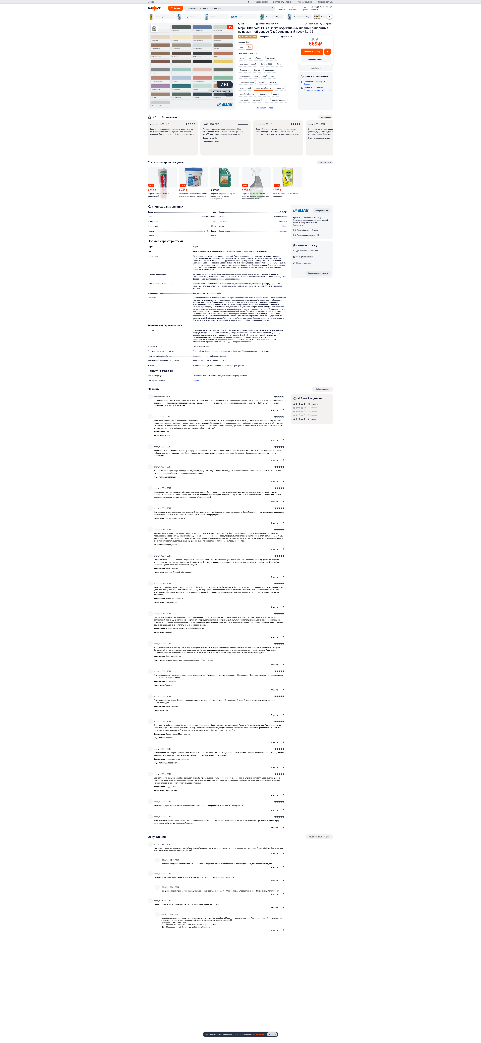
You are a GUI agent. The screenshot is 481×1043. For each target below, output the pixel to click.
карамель (280, 88)
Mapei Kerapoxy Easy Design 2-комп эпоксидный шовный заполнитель (193, 194)
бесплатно (308, 84)
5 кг (241, 47)
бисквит (257, 70)
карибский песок (247, 94)
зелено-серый (245, 88)
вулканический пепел (249, 76)
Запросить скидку (315, 59)
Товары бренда (321, 210)
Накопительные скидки (258, 2)
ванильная (269, 70)
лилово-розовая (279, 100)
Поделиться (313, 24)
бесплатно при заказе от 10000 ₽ (317, 90)
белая (279, 64)
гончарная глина (247, 82)
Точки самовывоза (304, 2)
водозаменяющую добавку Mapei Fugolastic (221, 918)
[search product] (272, 8)
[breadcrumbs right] (329, 16)
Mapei (284, 226)
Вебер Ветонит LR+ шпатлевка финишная (285, 194)
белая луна (244, 70)
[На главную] (154, 8)
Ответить (274, 410)
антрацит (271, 58)
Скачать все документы (318, 273)
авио (242, 58)
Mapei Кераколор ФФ (205, 920)
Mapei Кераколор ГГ (224, 920)
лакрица (256, 100)
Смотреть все (325, 162)
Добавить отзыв (322, 389)
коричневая (264, 94)
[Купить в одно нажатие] (327, 52)
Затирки (283, 231)
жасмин (262, 82)
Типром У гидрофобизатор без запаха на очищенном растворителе (222, 196)
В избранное (328, 24)
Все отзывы (326, 117)
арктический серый (248, 64)
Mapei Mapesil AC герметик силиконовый (159, 194)
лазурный (244, 100)
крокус (276, 94)
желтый (273, 82)
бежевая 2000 (266, 64)
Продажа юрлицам (325, 2)
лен (266, 100)
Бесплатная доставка (282, 2)
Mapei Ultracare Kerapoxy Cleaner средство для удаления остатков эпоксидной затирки (255, 196)
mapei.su (196, 380)
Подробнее (314, 68)
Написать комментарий (319, 837)
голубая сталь (268, 76)
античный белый (256, 58)
